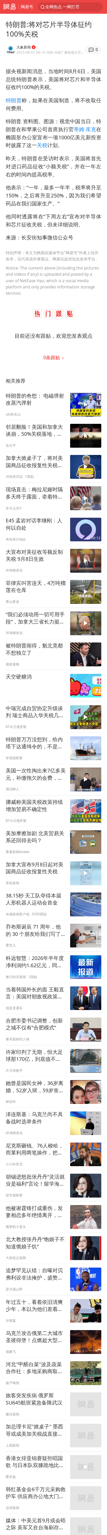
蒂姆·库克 (85, 129)
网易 (9, 7)
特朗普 (14, 100)
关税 (42, 145)
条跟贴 (52, 357)
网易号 (27, 7)
